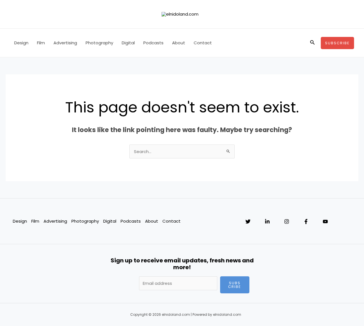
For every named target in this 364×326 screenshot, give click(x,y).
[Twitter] (248, 221)
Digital (128, 43)
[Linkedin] (267, 221)
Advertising (65, 43)
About (178, 43)
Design (21, 43)
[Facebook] (306, 221)
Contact (203, 43)
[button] (312, 43)
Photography (99, 43)
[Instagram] (286, 221)
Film (41, 43)
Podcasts (153, 43)
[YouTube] (325, 221)
